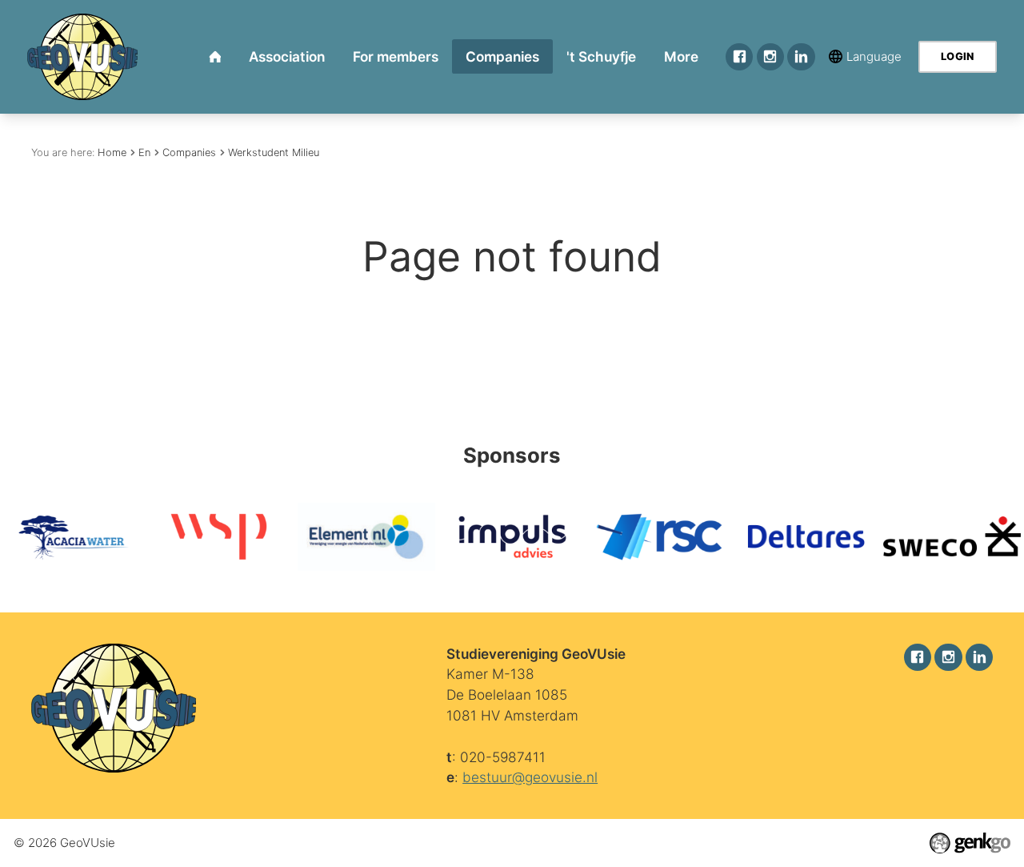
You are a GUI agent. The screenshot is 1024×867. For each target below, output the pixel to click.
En (144, 153)
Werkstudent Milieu (273, 153)
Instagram (770, 56)
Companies (189, 153)
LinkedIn (800, 56)
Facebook (739, 56)
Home (112, 153)
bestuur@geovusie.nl (530, 777)
